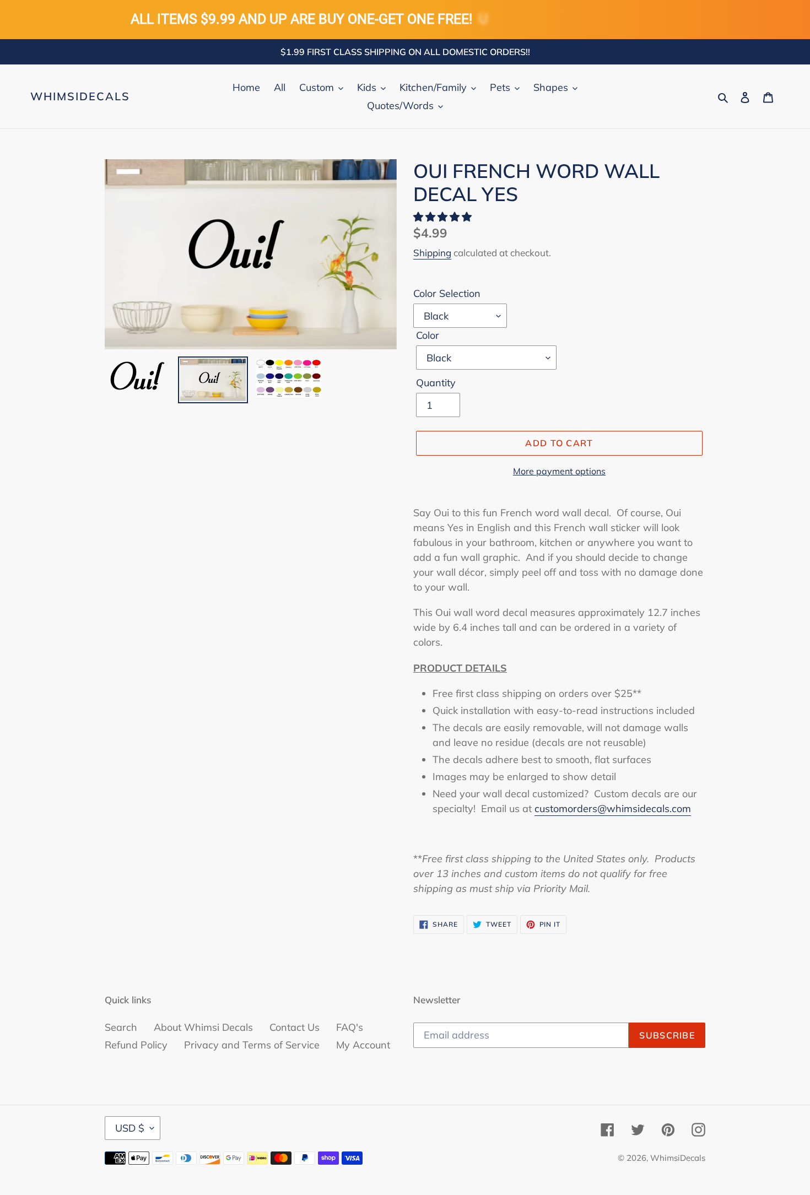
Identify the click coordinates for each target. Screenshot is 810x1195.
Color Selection (446, 293)
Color (427, 335)
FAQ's (349, 1027)
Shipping (432, 252)
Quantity (436, 382)
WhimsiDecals (80, 96)
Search (121, 1027)
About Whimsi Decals (203, 1027)
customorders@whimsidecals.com (612, 808)
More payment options (559, 471)
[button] (443, 216)
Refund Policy (136, 1045)
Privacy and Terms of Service (252, 1045)
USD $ (129, 1128)
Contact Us (294, 1027)
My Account (363, 1045)
